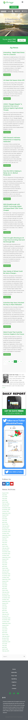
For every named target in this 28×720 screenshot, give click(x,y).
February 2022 (5, 592)
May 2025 (4, 520)
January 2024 (5, 549)
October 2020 (5, 621)
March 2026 (5, 502)
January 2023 (5, 572)
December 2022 (6, 573)
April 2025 (4, 522)
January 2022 (5, 594)
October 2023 (5, 555)
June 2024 (4, 540)
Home (14, 669)
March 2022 (5, 590)
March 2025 (5, 524)
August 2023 (5, 559)
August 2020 (5, 625)
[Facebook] (4, 484)
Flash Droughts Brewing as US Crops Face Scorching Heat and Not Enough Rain (14, 240)
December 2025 (6, 507)
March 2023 (5, 568)
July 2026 (4, 494)
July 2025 (4, 516)
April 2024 (4, 544)
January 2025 (5, 527)
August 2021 (5, 603)
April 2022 (4, 588)
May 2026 (4, 498)
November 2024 (6, 531)
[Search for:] (14, 656)
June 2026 (4, 496)
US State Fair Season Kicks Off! (13, 80)
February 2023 (5, 570)
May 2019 (4, 645)
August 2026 (5, 492)
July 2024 (4, 538)
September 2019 (6, 641)
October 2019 (5, 640)
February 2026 (5, 504)
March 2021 (5, 612)
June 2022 (4, 584)
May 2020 (4, 630)
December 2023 (6, 551)
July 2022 (4, 583)
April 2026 (4, 500)
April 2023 (4, 566)
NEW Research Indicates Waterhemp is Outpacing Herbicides (11, 139)
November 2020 (6, 619)
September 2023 (6, 557)
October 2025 (5, 511)
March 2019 (5, 649)
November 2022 (6, 575)
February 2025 (5, 526)
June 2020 (4, 628)
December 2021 (6, 595)
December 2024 (6, 529)
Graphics (14, 682)
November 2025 (6, 509)
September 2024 (6, 535)
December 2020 (6, 617)
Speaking (14, 679)
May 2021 (4, 608)
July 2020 (4, 627)
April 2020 (4, 632)
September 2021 (6, 601)
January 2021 (5, 616)
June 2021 (4, 606)
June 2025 (4, 518)
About (14, 685)
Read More (7, 74)
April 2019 (4, 647)
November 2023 (6, 553)
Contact (14, 688)
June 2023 (4, 562)
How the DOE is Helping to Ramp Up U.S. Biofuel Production (12, 173)
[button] (14, 7)
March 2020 (5, 634)
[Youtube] (11, 484)
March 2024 (5, 546)
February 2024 (5, 548)
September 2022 (6, 579)
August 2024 (5, 537)
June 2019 (4, 643)
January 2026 (5, 505)
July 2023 (4, 560)
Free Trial (14, 675)
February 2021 (5, 614)
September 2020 (6, 623)
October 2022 (5, 577)
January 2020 (5, 638)
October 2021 (5, 599)
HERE (3, 387)
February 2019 (5, 651)
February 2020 (5, 636)
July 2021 (4, 605)
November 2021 (6, 597)
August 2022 (5, 581)
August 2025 (5, 515)
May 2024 (4, 542)
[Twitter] (8, 484)
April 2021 (4, 610)
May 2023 (4, 564)
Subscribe (14, 672)
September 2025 (6, 513)
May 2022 (4, 586)
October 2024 (5, 533)
